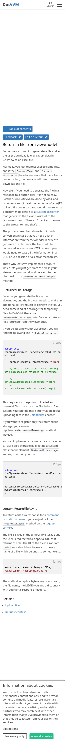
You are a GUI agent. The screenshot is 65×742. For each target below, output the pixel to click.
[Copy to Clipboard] (56, 342)
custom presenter (47, 212)
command (53, 515)
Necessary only (14, 736)
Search (50, 5)
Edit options (10, 729)
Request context (15, 612)
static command (16, 519)
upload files (37, 415)
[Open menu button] (59, 4)
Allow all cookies (41, 736)
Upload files (12, 605)
